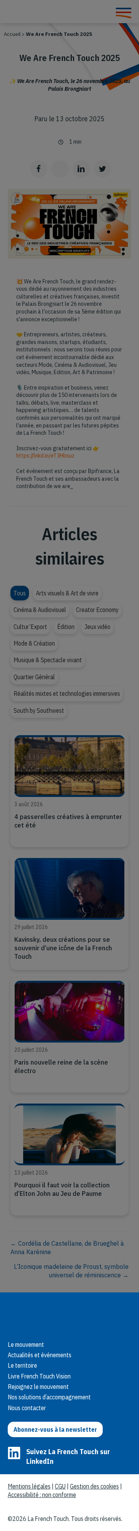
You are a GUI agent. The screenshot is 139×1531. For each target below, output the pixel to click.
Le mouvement (26, 1344)
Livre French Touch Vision (39, 1376)
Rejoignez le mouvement (38, 1386)
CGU (60, 1486)
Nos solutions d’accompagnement (49, 1397)
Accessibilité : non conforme (42, 1495)
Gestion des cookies (94, 1486)
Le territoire (22, 1365)
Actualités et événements (39, 1355)
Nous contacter (27, 1408)
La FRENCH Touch (62, 1314)
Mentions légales (29, 1486)
